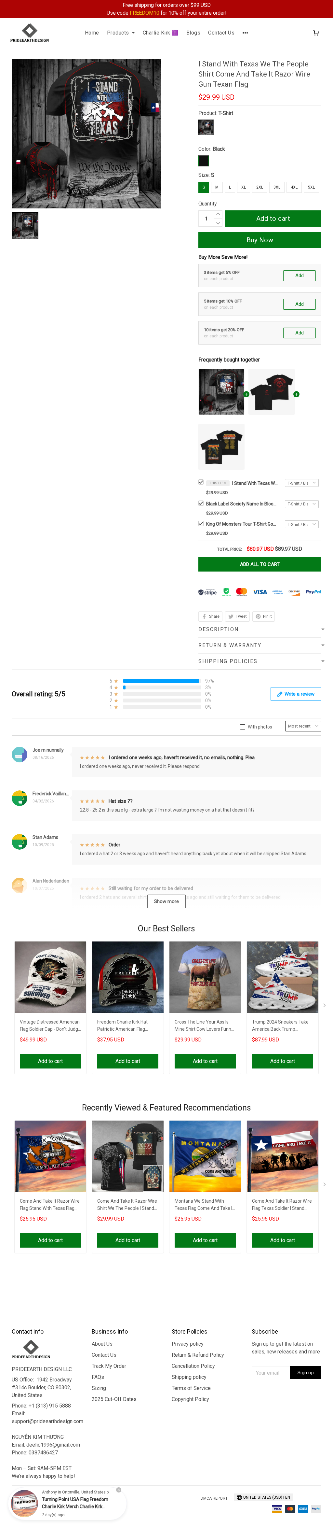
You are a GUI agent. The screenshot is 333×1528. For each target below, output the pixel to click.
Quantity (207, 204)
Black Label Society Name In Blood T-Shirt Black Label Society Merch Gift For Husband (242, 503)
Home (92, 33)
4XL (294, 187)
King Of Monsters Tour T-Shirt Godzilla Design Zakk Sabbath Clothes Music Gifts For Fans (242, 524)
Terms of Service (191, 1388)
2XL (259, 187)
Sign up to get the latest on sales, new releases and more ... (286, 1352)
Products (118, 33)
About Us (102, 1344)
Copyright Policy (190, 1399)
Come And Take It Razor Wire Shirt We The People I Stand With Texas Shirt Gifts (127, 1205)
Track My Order (109, 1366)
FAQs (98, 1377)
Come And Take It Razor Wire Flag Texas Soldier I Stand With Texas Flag (282, 1205)
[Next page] (325, 1006)
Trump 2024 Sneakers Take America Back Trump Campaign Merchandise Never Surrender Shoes (280, 1026)
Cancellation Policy (193, 1366)
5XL (311, 187)
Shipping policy (189, 1377)
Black (219, 149)
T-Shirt (226, 113)
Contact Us (221, 33)
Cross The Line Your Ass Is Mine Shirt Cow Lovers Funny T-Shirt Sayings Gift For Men (204, 1026)
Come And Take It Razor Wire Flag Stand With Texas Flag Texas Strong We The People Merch (50, 1205)
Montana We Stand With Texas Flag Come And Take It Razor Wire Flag (204, 1205)
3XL (276, 187)
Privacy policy (188, 1344)
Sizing (99, 1388)
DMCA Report (214, 1498)
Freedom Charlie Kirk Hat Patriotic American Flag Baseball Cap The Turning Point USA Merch (123, 1026)
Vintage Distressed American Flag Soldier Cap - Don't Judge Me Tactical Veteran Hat (50, 1026)
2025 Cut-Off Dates (114, 1399)
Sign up (306, 1372)
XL (243, 187)
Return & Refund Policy (198, 1355)
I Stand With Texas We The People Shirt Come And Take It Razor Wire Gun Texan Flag (255, 483)
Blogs (193, 33)
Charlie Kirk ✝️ (161, 33)
